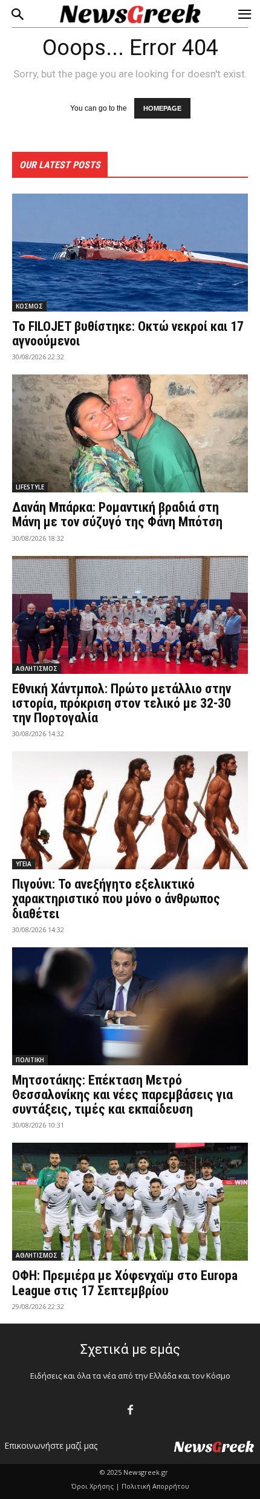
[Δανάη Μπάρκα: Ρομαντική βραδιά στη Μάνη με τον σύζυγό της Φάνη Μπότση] (130, 433)
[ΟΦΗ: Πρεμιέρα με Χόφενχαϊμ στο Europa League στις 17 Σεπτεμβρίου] (130, 1202)
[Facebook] (130, 1410)
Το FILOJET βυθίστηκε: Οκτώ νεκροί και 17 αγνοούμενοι (128, 333)
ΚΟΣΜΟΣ (29, 306)
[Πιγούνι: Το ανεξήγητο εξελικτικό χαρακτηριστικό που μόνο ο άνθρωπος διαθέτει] (130, 810)
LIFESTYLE (30, 487)
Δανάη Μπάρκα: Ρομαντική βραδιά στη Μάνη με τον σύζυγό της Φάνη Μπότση (117, 514)
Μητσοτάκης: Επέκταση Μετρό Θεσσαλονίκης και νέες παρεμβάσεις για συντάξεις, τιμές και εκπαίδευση (122, 1095)
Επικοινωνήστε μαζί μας (50, 1445)
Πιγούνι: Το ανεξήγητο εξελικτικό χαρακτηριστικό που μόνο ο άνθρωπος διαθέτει (116, 899)
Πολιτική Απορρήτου (155, 1486)
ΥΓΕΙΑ (23, 864)
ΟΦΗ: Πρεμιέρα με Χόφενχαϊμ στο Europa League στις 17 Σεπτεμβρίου (125, 1283)
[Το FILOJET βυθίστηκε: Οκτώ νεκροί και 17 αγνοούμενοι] (130, 253)
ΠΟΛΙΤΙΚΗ (30, 1060)
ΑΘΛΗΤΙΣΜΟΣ (36, 668)
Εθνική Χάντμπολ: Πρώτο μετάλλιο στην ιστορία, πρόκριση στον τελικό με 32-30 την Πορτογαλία (121, 703)
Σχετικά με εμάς (130, 1349)
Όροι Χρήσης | (95, 1486)
